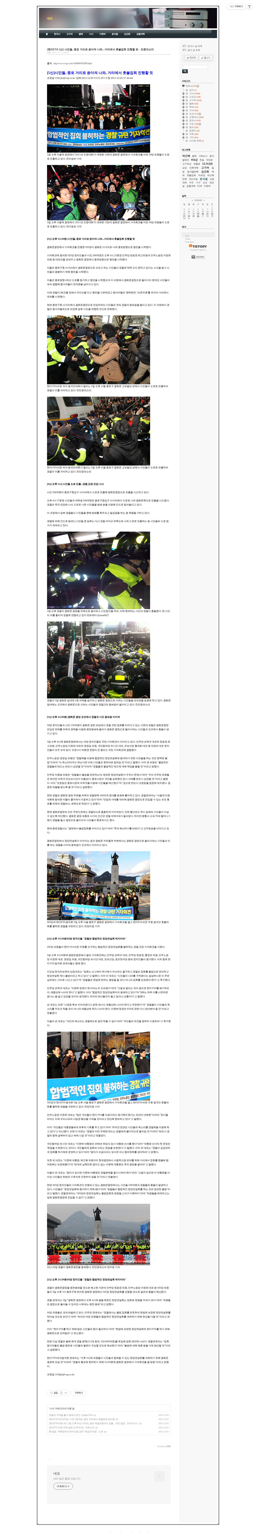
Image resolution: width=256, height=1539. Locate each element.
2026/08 (198, 200)
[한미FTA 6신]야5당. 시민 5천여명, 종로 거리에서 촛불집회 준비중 (82, 1419)
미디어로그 (126, 1532)
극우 (191, 182)
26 (198, 216)
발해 (81, 34)
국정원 (209, 160)
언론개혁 (193, 167)
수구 (198, 182)
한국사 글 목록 (195, 46)
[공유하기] (61, 1393)
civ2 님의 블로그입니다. (67, 1478)
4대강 (194, 159)
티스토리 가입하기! (198, 250)
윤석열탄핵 (192, 171)
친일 (202, 160)
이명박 (102, 34)
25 (193, 216)
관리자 (144, 1532)
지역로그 (105, 1532)
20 (203, 214)
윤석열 (115, 34)
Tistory (149, 1536)
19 (198, 214)
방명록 (136, 1532)
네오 (49, 18)
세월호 (196, 164)
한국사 (57, 34)
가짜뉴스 (203, 156)
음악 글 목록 (194, 50)
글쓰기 (152, 1532)
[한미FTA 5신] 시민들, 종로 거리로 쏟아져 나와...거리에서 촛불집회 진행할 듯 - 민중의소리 (100, 49)
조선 (205, 182)
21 (207, 214)
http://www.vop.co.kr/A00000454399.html (73, 63)
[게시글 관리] (66, 1393)
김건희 (127, 34)
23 (184, 216)
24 (189, 216)
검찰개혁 (140, 34)
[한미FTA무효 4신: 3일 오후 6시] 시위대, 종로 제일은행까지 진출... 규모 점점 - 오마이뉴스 (93, 1423)
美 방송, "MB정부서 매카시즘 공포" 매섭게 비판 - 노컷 (76, 1431)
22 (212, 214)
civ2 (106, 1536)
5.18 (199, 186)
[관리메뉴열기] (249, 6)
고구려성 (186, 164)
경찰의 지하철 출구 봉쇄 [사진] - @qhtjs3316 (71, 1415)
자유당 (201, 175)
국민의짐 (193, 179)
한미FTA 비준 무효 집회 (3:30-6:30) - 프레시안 (71, 1427)
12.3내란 (207, 163)
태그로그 (115, 1532)
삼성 (184, 167)
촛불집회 (191, 175)
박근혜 (186, 155)
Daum (129, 1536)
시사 (91, 34)
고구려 (69, 34)
